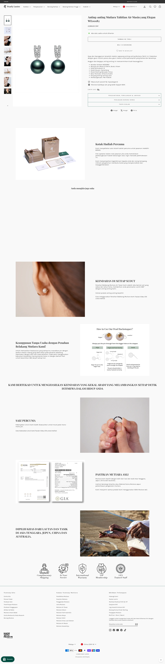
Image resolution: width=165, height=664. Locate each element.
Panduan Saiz (8, 602)
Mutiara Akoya (61, 615)
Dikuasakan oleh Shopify (82, 657)
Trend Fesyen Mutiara (10, 604)
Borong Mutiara (9, 618)
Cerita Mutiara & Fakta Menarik (14, 615)
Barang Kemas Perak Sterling (118, 610)
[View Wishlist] (155, 6)
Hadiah (86, 7)
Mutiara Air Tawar (62, 607)
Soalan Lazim (113, 599)
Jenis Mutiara (60, 604)
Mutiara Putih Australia (63, 612)
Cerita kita (7, 596)
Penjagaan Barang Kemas (124, 100)
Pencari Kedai (8, 599)
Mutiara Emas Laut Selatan (65, 621)
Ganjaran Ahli (113, 604)
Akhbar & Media (9, 610)
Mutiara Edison (61, 610)
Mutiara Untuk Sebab (10, 612)
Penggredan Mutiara (62, 602)
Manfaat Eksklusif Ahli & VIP (118, 602)
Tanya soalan (124, 104)
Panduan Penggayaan (11, 607)
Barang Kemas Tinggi (71, 7)
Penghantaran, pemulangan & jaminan (124, 95)
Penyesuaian (38, 7)
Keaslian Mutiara (61, 599)
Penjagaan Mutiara (115, 612)
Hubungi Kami (113, 596)
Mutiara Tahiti (141, 56)
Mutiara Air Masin (97, 66)
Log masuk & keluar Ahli (117, 607)
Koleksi (26, 7)
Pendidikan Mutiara (62, 596)
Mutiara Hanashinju (62, 626)
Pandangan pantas (23, 243)
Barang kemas (52, 7)
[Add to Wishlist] (39, 196)
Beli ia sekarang (124, 45)
